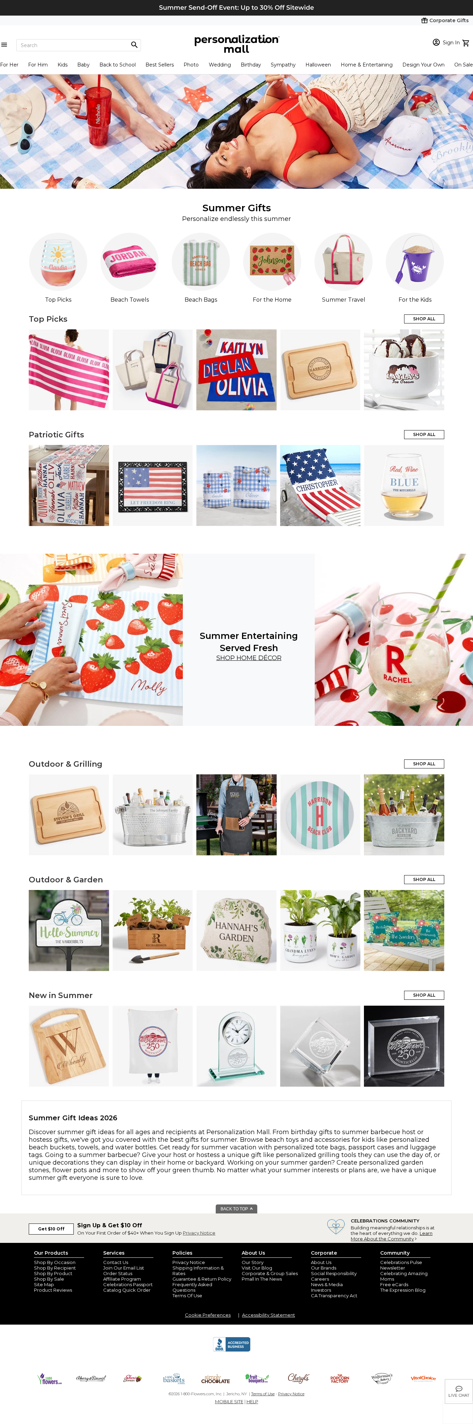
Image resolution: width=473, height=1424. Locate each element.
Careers (320, 1279)
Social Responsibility (334, 1273)
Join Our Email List (123, 1268)
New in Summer (61, 995)
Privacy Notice (199, 1233)
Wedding (220, 65)
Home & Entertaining (367, 65)
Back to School (117, 65)
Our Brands (323, 1268)
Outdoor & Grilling (65, 764)
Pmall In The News (262, 1279)
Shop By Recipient (55, 1268)
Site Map (44, 1284)
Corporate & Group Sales (270, 1273)
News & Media (327, 1284)
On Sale (463, 65)
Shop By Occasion (54, 1262)
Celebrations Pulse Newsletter (401, 1265)
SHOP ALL (424, 318)
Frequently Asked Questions (192, 1287)
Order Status (117, 1273)
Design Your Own (423, 65)
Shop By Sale (49, 1279)
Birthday (251, 65)
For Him (38, 65)
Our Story (253, 1262)
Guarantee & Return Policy (201, 1279)
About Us (321, 1262)
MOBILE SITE (229, 1401)
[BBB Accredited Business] (232, 1350)
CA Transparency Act (334, 1295)
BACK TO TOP (235, 1209)
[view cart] (466, 42)
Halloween (318, 65)
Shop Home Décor (249, 658)
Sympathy (283, 65)
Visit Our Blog (257, 1268)
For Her (9, 65)
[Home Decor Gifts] (91, 640)
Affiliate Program (122, 1279)
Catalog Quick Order (127, 1290)
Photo (191, 65)
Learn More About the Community (391, 1235)
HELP (252, 1401)
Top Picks (48, 319)
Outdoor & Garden (66, 879)
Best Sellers (159, 65)
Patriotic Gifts (56, 434)
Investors (321, 1290)
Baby (83, 65)
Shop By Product (53, 1273)
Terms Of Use (187, 1295)
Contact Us (115, 1262)
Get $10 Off (51, 1228)
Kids (62, 65)
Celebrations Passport (128, 1284)
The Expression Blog (403, 1290)
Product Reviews (53, 1290)
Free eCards (394, 1284)
